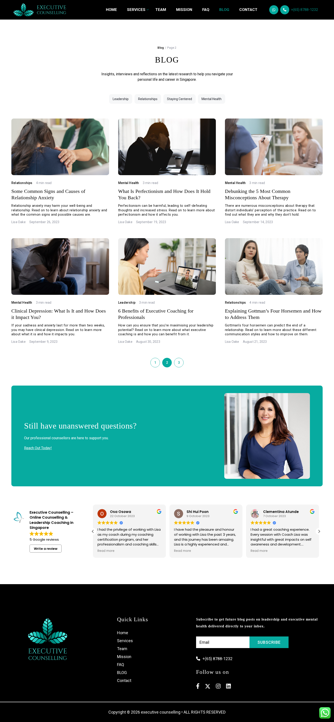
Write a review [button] (45, 548)
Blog (224, 9)
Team (160, 9)
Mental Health (212, 99)
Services (136, 9)
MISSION (184, 9)
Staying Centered (179, 99)
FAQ (205, 9)
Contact (248, 9)
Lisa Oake (18, 222)
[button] (319, 531)
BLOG (122, 672)
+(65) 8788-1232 (304, 10)
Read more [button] (106, 551)
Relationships (147, 99)
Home (111, 9)
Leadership (121, 99)
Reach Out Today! (38, 448)
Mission (124, 656)
